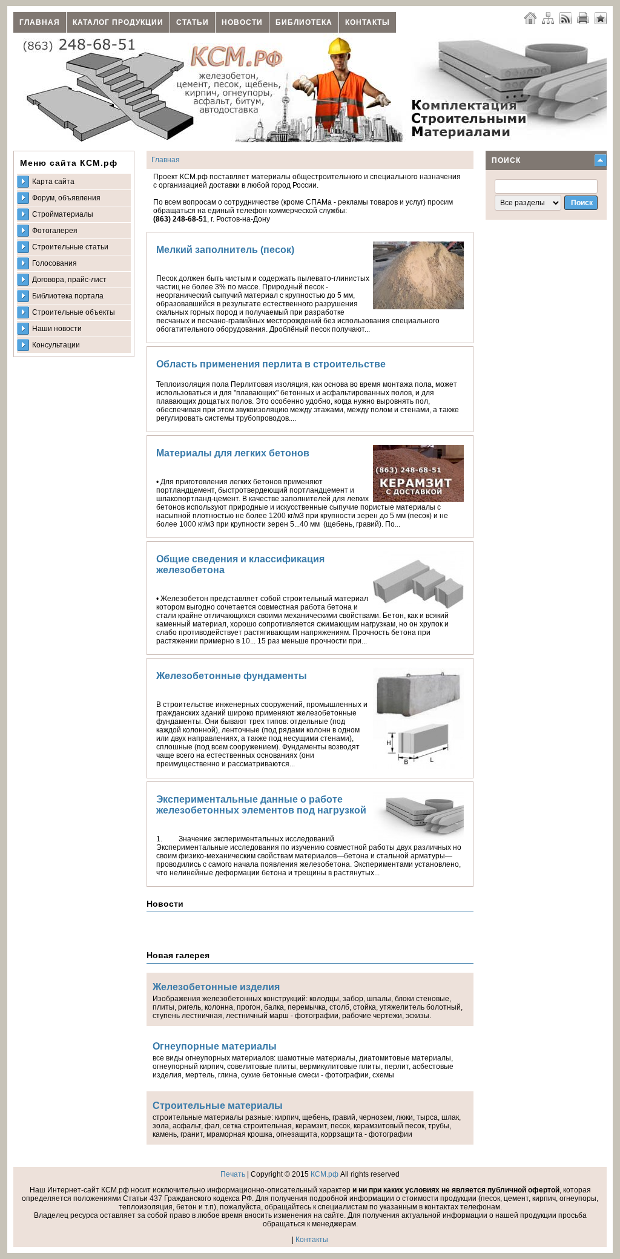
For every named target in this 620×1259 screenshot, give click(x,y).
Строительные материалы (218, 1105)
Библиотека (303, 22)
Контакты (367, 22)
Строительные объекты (73, 312)
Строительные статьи (70, 247)
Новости (242, 22)
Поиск (506, 160)
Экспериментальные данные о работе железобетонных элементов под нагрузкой (261, 804)
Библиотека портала (68, 296)
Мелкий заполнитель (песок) (225, 250)
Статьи (192, 22)
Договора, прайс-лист (69, 279)
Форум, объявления (66, 198)
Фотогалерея (55, 230)
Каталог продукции (118, 22)
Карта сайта (53, 181)
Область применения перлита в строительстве (271, 364)
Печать (232, 1174)
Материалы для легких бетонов (232, 453)
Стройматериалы (62, 214)
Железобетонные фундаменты (231, 676)
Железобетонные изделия (216, 987)
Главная (39, 22)
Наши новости (57, 328)
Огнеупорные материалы (215, 1046)
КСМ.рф (324, 1174)
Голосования (54, 263)
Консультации (56, 345)
